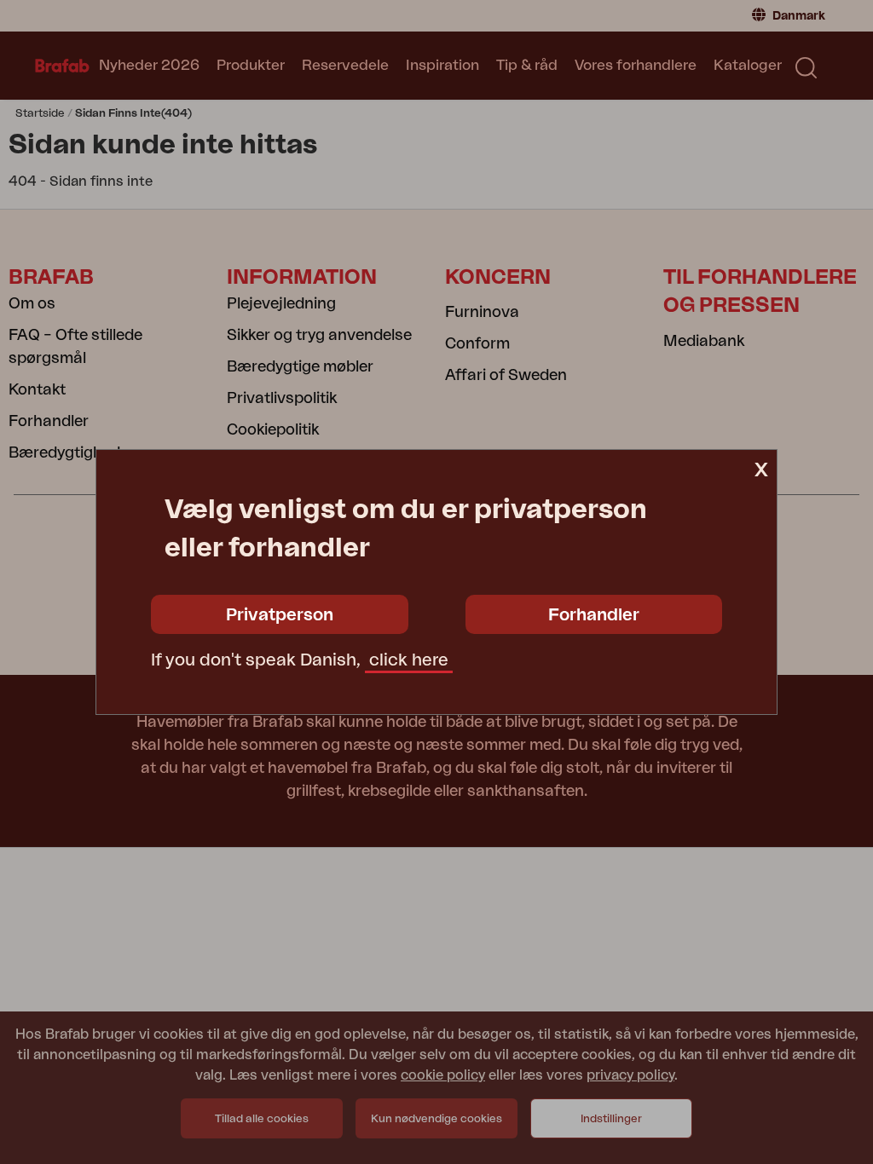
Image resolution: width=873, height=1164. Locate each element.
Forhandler (593, 615)
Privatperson (279, 615)
